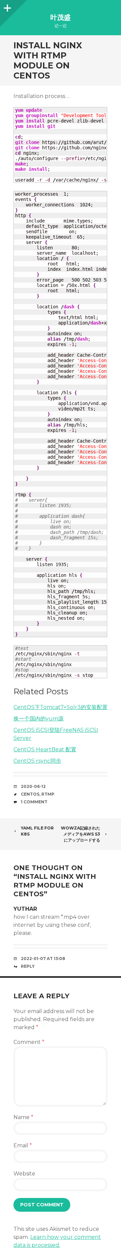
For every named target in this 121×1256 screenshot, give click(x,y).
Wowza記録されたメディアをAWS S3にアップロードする (80, 834)
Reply (28, 966)
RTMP (47, 794)
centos (30, 794)
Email (22, 1145)
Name (23, 1117)
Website (24, 1173)
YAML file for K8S (37, 831)
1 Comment (34, 801)
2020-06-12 (33, 786)
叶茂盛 (60, 17)
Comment (28, 1042)
